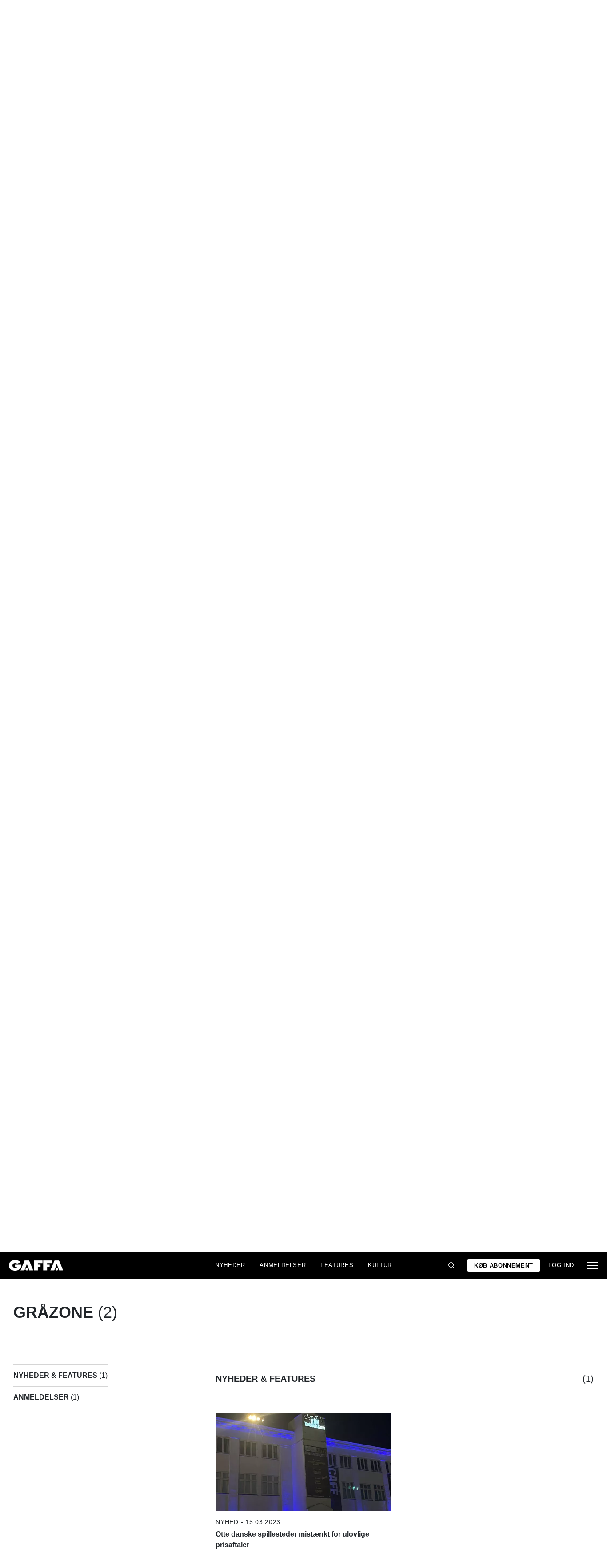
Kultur (380, 1265)
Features (336, 1265)
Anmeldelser (283, 1265)
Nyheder (230, 1265)
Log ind (561, 1265)
